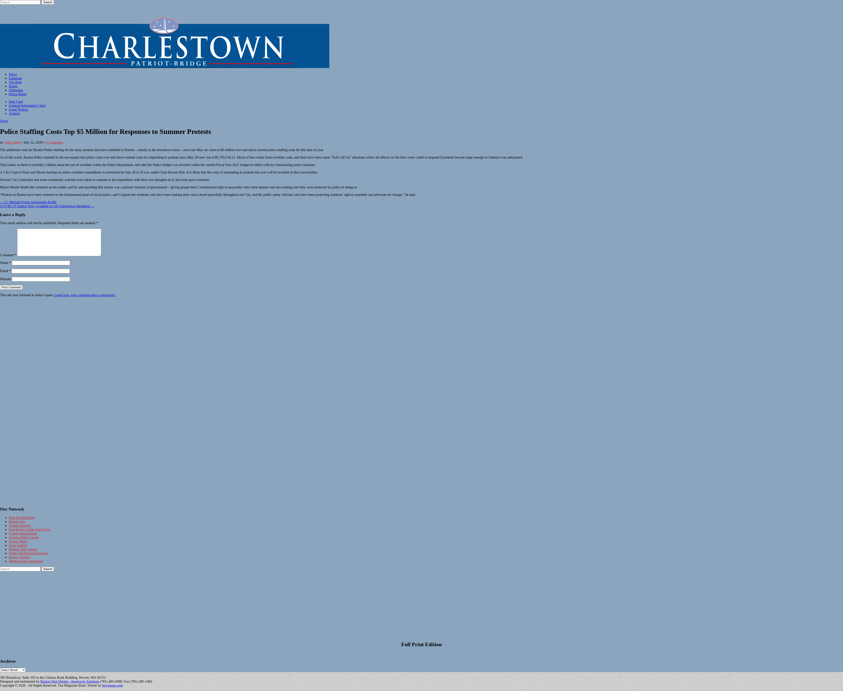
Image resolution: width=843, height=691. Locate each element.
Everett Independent (23, 533)
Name (5, 263)
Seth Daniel (12, 142)
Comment (8, 255)
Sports (13, 86)
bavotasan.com (112, 685)
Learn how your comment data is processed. (84, 295)
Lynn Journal (18, 545)
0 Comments (54, 142)
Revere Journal (19, 557)
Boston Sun (17, 521)
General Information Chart (27, 105)
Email (5, 271)
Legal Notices (18, 109)
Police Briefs (18, 94)
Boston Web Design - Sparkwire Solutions (69, 681)
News (13, 74)
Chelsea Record (20, 525)
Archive (14, 113)
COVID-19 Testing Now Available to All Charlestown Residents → (47, 206)
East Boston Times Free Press (29, 529)
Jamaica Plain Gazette (24, 537)
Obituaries (16, 90)
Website (5, 279)
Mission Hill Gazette (23, 549)
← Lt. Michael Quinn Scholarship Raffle (28, 202)
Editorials (15, 78)
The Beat (15, 82)
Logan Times (18, 541)
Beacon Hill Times (22, 518)
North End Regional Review (29, 553)
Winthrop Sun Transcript (26, 561)
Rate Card (16, 101)
